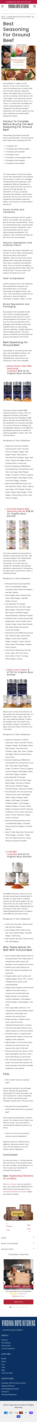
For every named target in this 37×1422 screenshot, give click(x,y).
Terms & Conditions (8, 1349)
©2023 (5, 1405)
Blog (3, 1370)
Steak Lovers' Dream (17, 669)
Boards (3, 1359)
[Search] (33, 11)
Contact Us (5, 1392)
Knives (3, 1361)
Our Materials (6, 1343)
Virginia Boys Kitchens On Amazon (18, 1177)
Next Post (29, 1225)
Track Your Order (7, 1373)
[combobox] (18, 11)
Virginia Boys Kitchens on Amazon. (15, 1192)
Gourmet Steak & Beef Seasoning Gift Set (18, 510)
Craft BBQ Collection (12, 853)
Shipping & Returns (8, 1386)
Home (3, 17)
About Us (4, 1340)
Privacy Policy (6, 1346)
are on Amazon (11, 1184)
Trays (3, 1367)
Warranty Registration (9, 1395)
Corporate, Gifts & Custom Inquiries (13, 1383)
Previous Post (9, 1226)
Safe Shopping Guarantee (10, 1389)
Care (3, 1364)
